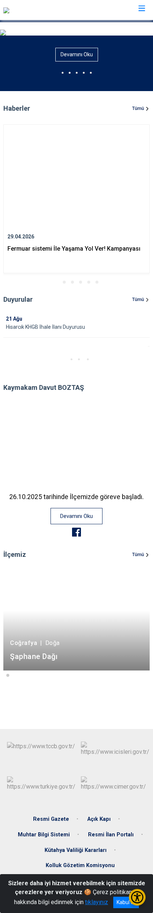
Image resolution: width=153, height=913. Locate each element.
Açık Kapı (99, 819)
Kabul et (126, 902)
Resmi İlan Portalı (111, 835)
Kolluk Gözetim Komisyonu (80, 865)
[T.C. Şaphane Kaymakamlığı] (38, 10)
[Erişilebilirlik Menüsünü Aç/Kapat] (137, 897)
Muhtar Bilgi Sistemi (44, 835)
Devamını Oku (77, 54)
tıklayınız (96, 902)
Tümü (138, 108)
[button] (56, 282)
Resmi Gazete (51, 819)
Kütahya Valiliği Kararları (76, 850)
